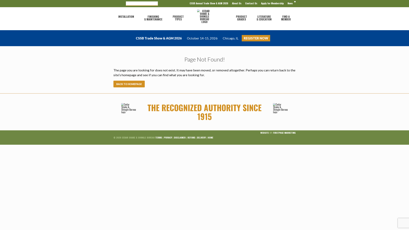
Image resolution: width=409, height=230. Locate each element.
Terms (158, 137)
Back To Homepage (129, 84)
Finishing (153, 18)
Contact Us (251, 3)
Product (178, 18)
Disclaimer (180, 137)
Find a (286, 18)
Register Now (256, 38)
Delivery (201, 137)
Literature (264, 18)
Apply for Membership (272, 3)
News (290, 3)
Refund (191, 137)
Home (210, 137)
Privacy (168, 137)
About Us (236, 3)
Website (264, 132)
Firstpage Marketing (284, 132)
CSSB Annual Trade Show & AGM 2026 (209, 3)
